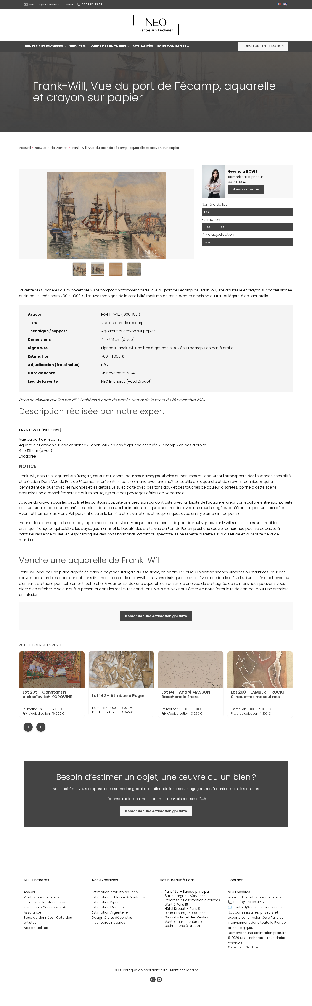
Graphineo (252, 947)
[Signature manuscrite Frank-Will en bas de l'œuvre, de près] (134, 269)
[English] (285, 4)
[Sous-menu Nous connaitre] (188, 46)
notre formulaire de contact (230, 589)
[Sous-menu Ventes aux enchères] (65, 46)
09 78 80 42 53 (92, 4)
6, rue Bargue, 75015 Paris (187, 893)
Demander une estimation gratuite (257, 933)
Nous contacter (246, 189)
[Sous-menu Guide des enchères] (128, 46)
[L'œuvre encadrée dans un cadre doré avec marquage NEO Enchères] (97, 269)
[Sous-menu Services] (86, 46)
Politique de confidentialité (145, 970)
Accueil (25, 148)
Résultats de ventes (51, 148)
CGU (117, 970)
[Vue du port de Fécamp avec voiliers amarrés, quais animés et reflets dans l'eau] (79, 269)
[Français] (279, 4)
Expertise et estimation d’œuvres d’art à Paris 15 (192, 902)
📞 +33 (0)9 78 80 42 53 (247, 902)
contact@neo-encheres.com (51, 4)
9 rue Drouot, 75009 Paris (185, 910)
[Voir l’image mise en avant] (106, 214)
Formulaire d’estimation (263, 46)
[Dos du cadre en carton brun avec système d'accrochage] (116, 269)
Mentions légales (184, 970)
